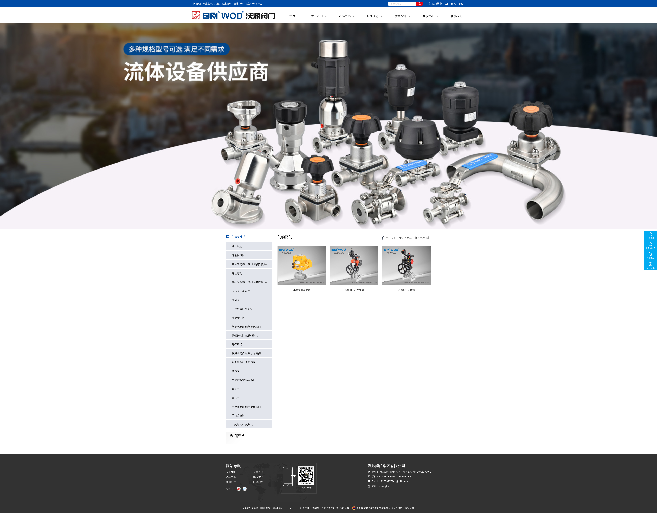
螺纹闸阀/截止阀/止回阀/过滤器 (249, 282)
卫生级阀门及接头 (242, 308)
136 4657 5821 (405, 476)
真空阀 (236, 388)
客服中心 (428, 16)
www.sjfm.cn (385, 486)
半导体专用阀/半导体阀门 (246, 406)
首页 (292, 16)
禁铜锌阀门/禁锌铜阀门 (245, 335)
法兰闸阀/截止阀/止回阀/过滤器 (249, 264)
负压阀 (236, 397)
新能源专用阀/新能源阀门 (246, 326)
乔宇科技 (409, 508)
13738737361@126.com (394, 481)
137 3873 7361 (387, 476)
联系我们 (456, 16)
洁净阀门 (237, 371)
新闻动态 (372, 16)
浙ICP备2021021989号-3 (335, 508)
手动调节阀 (238, 415)
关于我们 (317, 16)
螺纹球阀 (237, 273)
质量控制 (400, 16)
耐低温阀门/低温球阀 (244, 362)
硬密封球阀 (238, 255)
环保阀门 (237, 344)
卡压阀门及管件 (241, 291)
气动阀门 (237, 299)
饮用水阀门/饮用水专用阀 (246, 353)
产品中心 (345, 16)
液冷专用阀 (238, 317)
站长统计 (304, 508)
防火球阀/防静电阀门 (244, 380)
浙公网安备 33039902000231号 (373, 508)
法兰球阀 (237, 246)
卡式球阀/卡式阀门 (242, 424)
